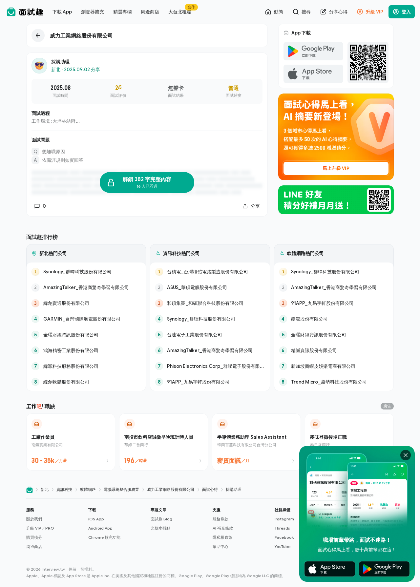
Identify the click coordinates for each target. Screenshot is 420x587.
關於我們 (34, 518)
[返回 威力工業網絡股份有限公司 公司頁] (147, 35)
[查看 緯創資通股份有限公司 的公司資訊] (86, 303)
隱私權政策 (222, 537)
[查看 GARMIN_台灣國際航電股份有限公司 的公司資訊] (86, 319)
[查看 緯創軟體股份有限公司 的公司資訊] (86, 382)
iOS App (96, 518)
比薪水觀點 (160, 528)
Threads (282, 528)
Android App (100, 528)
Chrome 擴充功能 (104, 537)
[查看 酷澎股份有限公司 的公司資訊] (333, 319)
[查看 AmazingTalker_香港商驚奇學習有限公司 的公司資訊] (86, 287)
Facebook (284, 537)
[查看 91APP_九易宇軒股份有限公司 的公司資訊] (209, 382)
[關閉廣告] (405, 455)
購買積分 (34, 537)
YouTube (282, 546)
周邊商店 (34, 546)
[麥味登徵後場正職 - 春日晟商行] (349, 442)
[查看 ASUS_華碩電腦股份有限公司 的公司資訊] (209, 287)
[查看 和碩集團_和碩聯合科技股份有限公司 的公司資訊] (209, 303)
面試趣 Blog (161, 518)
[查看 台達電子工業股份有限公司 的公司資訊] (209, 335)
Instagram (284, 518)
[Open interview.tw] (29, 489)
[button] (54, 528)
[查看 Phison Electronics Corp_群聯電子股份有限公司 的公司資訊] (209, 366)
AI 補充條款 (223, 528)
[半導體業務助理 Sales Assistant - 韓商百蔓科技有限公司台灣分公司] (256, 442)
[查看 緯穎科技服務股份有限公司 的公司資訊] (86, 366)
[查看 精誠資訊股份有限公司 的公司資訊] (333, 350)
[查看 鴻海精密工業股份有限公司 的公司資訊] (86, 350)
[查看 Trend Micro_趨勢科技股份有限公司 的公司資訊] (333, 382)
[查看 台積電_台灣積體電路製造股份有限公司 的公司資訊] (209, 272)
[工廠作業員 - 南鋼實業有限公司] (70, 442)
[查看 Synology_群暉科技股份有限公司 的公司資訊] (86, 272)
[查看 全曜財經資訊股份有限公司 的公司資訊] (86, 335)
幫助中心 (220, 546)
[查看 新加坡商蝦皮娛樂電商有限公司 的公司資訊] (333, 366)
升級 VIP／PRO (40, 528)
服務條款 (220, 518)
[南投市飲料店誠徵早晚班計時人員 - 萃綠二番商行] (163, 442)
